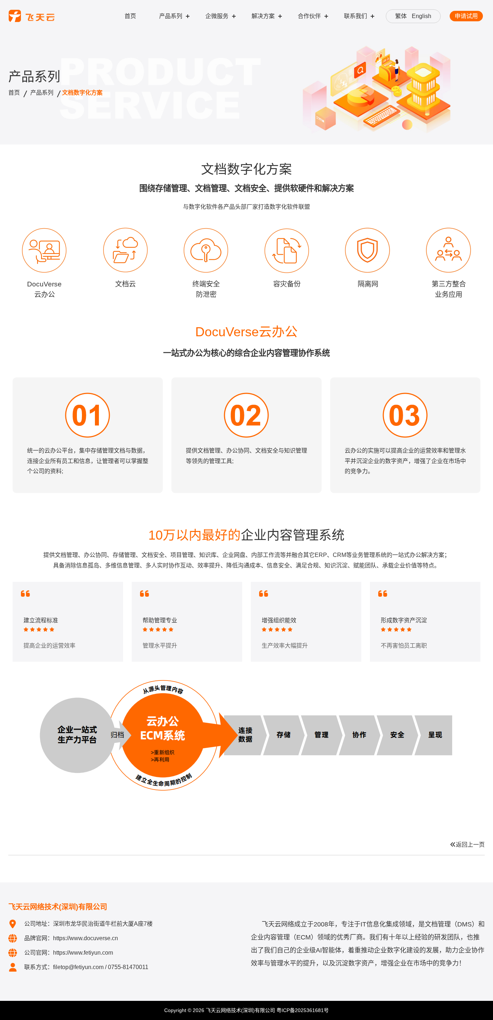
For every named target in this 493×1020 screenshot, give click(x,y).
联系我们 (355, 16)
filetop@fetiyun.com (78, 967)
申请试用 (466, 16)
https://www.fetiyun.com (83, 953)
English (421, 16)
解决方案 (263, 16)
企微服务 (216, 16)
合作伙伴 (309, 16)
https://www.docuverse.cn (85, 938)
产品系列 (170, 16)
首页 (130, 16)
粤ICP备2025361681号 (302, 1010)
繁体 (401, 16)
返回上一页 (470, 845)
